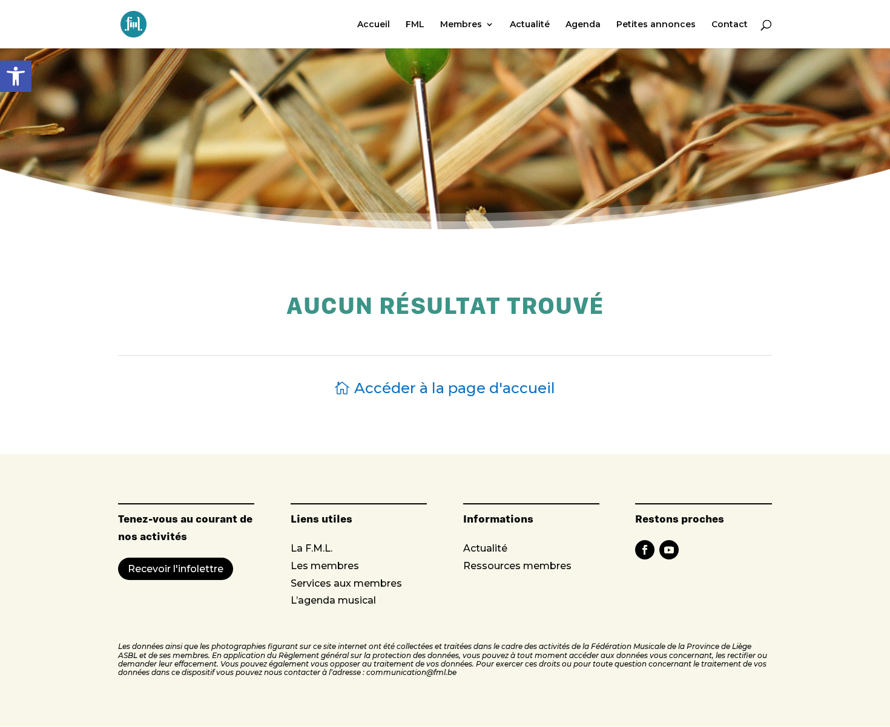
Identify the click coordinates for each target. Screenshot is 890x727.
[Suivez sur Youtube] (669, 549)
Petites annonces (656, 25)
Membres (461, 25)
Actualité (530, 25)
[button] (15, 76)
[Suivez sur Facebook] (644, 549)
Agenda (583, 25)
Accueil (373, 25)
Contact (729, 25)
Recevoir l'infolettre (175, 569)
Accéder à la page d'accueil (454, 388)
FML (415, 25)
